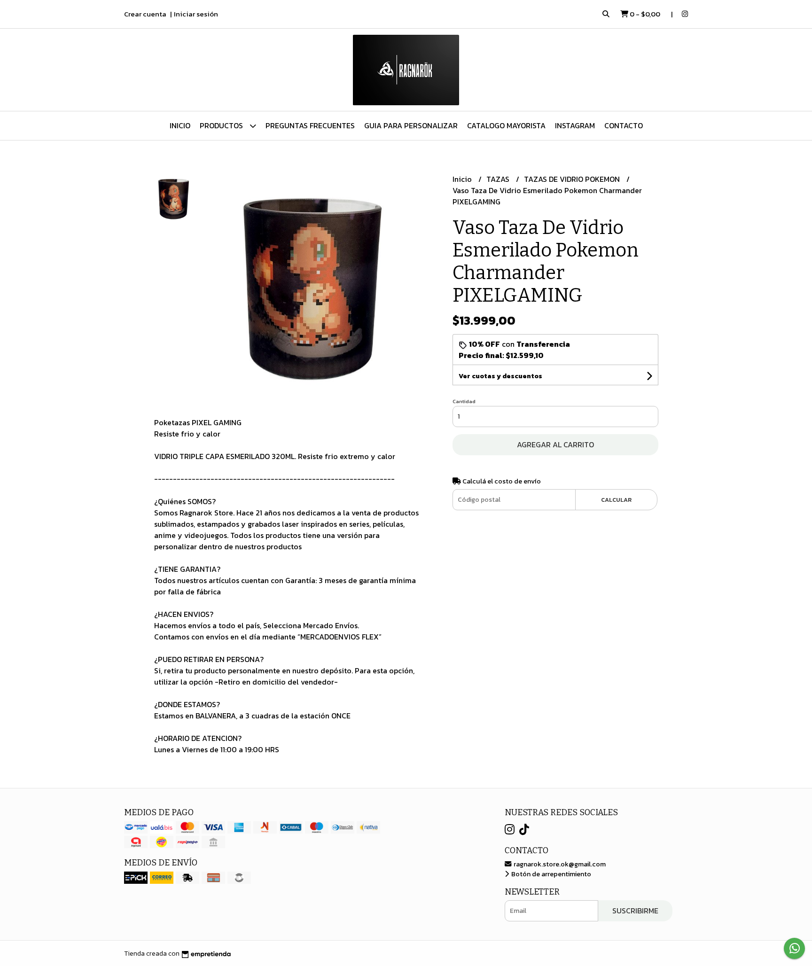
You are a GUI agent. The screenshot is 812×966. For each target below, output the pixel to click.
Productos (222, 125)
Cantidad (464, 401)
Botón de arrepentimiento (550, 874)
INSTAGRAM (575, 125)
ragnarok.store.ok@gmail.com (559, 864)
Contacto (623, 125)
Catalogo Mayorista (506, 125)
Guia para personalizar (411, 125)
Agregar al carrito (555, 444)
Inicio (180, 125)
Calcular (616, 499)
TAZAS (498, 179)
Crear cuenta (145, 13)
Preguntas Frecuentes (310, 125)
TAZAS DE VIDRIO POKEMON (573, 179)
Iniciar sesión (196, 13)
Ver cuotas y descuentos (500, 376)
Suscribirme (635, 910)
